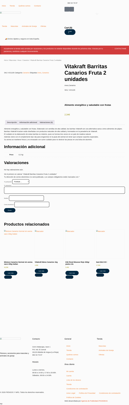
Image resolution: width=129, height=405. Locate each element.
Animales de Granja (29, 26)
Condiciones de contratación (77, 389)
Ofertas (43, 26)
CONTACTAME (120, 49)
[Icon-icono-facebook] (66, 9)
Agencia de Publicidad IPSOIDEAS (94, 401)
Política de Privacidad (87, 393)
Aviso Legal (70, 393)
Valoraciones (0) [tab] (46, 122)
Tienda (12, 6)
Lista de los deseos (73, 380)
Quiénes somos (24, 6)
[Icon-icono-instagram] (71, 9)
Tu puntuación (8, 182)
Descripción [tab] (12, 122)
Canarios (26, 60)
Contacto (37, 6)
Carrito (68, 376)
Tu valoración (8, 185)
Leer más (11, 273)
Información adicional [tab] (28, 122)
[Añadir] (8, 277)
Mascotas (14, 26)
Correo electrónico (9, 204)
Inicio (4, 6)
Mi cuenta (70, 371)
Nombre (6, 198)
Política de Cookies (73, 397)
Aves (19, 60)
